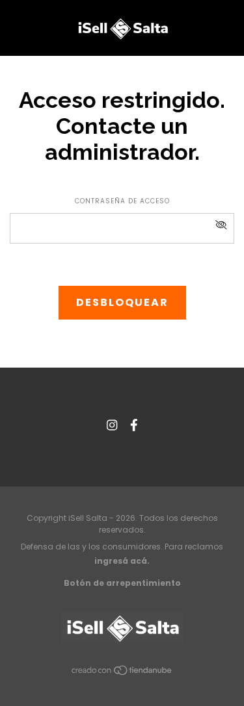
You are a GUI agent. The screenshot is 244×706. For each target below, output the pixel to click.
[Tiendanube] (122, 672)
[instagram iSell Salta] (112, 425)
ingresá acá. (122, 560)
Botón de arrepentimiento (122, 582)
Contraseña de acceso (122, 201)
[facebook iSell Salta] (134, 425)
